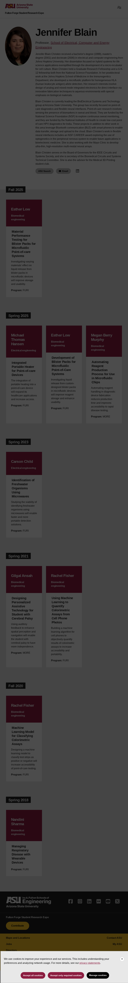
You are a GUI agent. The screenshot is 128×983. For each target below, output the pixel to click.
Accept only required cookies (66, 975)
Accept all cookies (33, 975)
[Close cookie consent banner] (122, 959)
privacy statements (89, 963)
